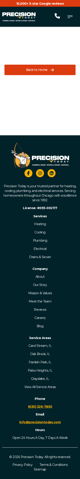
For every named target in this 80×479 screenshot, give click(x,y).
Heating (40, 224)
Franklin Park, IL (40, 362)
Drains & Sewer (40, 257)
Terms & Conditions (54, 465)
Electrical (40, 249)
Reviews (40, 310)
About (40, 277)
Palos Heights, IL (40, 370)
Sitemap (40, 469)
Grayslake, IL (40, 379)
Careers (40, 318)
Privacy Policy (22, 465)
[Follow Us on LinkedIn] (52, 174)
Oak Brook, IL (40, 354)
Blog (40, 326)
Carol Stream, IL (40, 346)
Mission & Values (40, 293)
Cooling (40, 232)
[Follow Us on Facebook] (28, 174)
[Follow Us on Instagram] (40, 174)
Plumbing (40, 240)
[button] (40, 70)
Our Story (40, 285)
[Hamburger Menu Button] (70, 17)
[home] (19, 16)
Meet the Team (40, 301)
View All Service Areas (40, 387)
